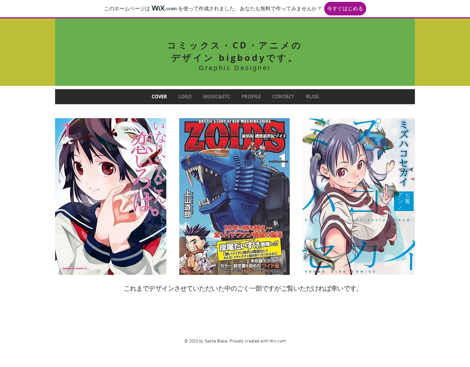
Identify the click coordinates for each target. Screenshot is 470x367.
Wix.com (278, 341)
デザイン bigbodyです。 (235, 57)
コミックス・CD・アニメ (229, 45)
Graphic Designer (235, 68)
